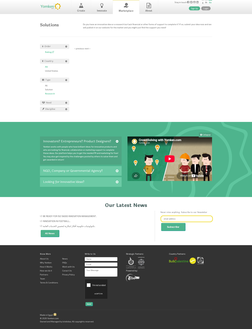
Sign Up (194, 8)
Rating (48, 52)
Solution (49, 89)
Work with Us (68, 266)
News (65, 258)
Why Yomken (46, 262)
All (46, 66)
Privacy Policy (68, 274)
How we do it (46, 270)
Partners (44, 274)
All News (50, 233)
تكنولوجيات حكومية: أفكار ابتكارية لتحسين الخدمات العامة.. (69, 226)
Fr (206, 2)
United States (51, 71)
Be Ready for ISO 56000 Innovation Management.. (70, 216)
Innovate (102, 11)
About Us (44, 258)
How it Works (46, 266)
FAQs (64, 262)
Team (42, 278)
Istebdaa (67, 321)
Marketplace (126, 11)
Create (81, 11)
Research (50, 93)
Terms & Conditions (49, 282)
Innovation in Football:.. (56, 221)
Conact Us (67, 270)
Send (89, 304)
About (148, 11)
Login (205, 8)
